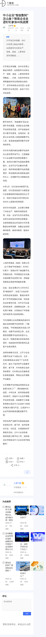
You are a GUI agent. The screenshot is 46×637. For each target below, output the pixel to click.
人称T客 (10, 26)
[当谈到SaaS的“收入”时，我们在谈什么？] (37, 573)
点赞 (11, 458)
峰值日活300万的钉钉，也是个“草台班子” (24, 512)
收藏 (22, 458)
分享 (27, 472)
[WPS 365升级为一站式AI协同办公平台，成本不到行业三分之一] (38, 546)
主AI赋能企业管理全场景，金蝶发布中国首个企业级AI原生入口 (9, 541)
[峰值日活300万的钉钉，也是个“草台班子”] (37, 518)
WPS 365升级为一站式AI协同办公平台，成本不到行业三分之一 (24, 541)
